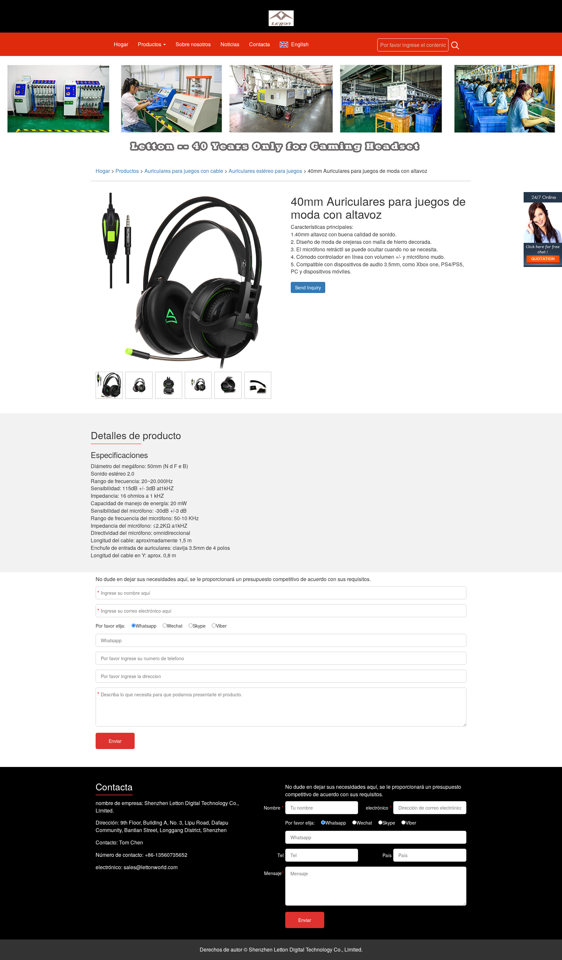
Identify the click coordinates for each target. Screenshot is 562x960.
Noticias (230, 44)
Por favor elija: (110, 625)
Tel (280, 855)
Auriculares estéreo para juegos (265, 170)
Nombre (98, 592)
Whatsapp (146, 625)
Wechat (174, 625)
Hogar (121, 44)
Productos (150, 44)
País (387, 855)
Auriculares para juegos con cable (183, 170)
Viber (221, 625)
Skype (199, 625)
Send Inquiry (308, 287)
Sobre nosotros (193, 44)
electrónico (98, 610)
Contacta (259, 44)
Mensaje (98, 694)
